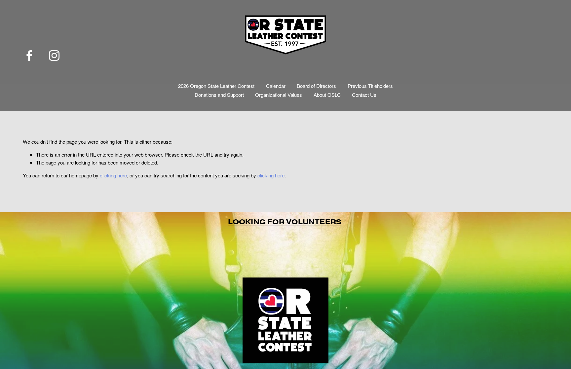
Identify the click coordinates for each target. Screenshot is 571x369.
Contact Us (364, 94)
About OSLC (327, 94)
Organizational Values (278, 94)
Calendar (276, 85)
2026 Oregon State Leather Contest (216, 85)
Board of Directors (316, 85)
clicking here (113, 175)
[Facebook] (29, 55)
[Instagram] (54, 55)
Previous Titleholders (370, 85)
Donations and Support (219, 94)
